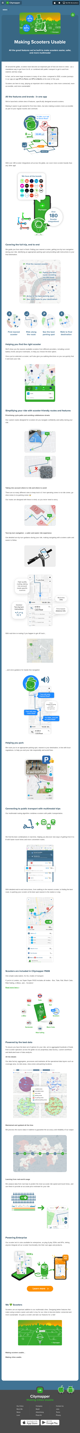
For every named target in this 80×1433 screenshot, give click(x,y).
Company (39, 1406)
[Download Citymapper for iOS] (61, 1390)
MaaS (38, 1409)
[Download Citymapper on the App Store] (31, 1423)
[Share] (73, 15)
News (5, 10)
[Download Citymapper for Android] (70, 1390)
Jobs (57, 1409)
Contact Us (60, 1406)
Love (18, 1415)
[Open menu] (3, 3)
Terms (58, 1412)
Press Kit (39, 1415)
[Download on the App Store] (54, 3)
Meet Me (20, 1409)
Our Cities (20, 1406)
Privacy (58, 1415)
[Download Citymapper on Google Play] (50, 1423)
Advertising (40, 1412)
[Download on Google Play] (59, 3)
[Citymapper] (40, 1390)
